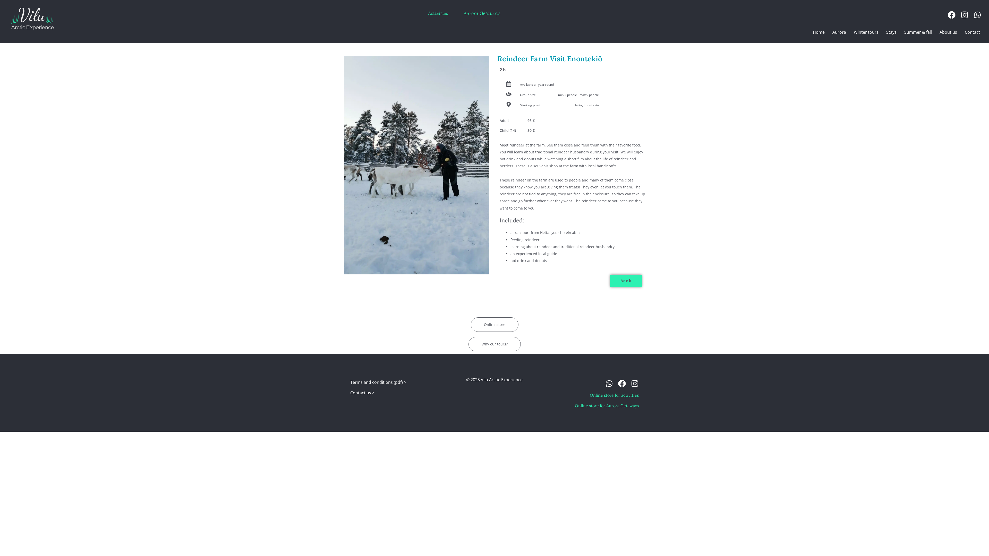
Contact (972, 32)
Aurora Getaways (482, 13)
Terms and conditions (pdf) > (378, 382)
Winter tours (866, 32)
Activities (438, 13)
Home (819, 32)
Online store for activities (614, 395)
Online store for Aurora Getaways (607, 405)
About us (948, 32)
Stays (891, 32)
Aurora (839, 32)
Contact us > (362, 393)
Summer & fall (918, 32)
